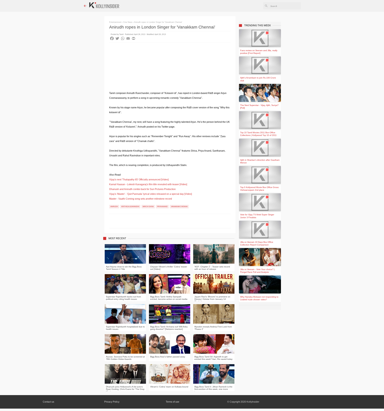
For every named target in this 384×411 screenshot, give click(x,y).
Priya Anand (162, 206)
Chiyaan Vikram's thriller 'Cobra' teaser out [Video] (168, 267)
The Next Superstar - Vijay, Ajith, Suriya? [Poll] (259, 106)
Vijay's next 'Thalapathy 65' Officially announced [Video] (139, 179)
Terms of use (172, 401)
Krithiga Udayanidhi (130, 206)
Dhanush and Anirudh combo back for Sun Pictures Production (142, 189)
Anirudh (114, 206)
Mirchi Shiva (148, 206)
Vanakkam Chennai (179, 206)
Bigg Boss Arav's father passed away (167, 356)
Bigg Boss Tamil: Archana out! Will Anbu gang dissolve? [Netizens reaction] (169, 327)
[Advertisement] (170, 65)
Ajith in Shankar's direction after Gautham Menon (260, 161)
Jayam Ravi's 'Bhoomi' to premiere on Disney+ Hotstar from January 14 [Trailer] (212, 299)
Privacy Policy (111, 401)
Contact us (48, 401)
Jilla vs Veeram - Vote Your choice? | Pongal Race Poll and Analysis (257, 270)
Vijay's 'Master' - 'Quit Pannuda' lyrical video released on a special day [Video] (150, 194)
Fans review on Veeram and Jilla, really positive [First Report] (258, 51)
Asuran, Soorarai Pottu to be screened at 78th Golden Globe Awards (125, 357)
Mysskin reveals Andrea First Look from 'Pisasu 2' (213, 327)
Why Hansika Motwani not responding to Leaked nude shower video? (259, 298)
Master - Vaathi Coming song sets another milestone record (140, 198)
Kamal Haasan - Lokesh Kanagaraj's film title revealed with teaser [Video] (148, 184)
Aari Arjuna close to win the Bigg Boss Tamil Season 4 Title (124, 267)
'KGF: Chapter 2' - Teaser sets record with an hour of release (212, 267)
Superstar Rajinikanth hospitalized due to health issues (125, 327)
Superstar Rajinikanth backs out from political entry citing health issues (123, 297)
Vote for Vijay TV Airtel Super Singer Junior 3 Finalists (257, 215)
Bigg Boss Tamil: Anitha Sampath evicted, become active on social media (168, 297)
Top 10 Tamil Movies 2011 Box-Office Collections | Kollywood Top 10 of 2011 (258, 133)
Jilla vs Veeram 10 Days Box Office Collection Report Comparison (256, 243)
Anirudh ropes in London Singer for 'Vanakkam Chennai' (158, 22)
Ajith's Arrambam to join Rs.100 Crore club (258, 79)
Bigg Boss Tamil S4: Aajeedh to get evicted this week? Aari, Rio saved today (213, 357)
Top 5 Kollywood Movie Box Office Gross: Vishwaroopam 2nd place (259, 188)
